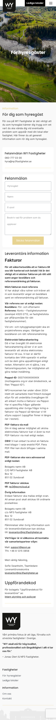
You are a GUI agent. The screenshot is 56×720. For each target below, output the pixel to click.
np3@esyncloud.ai (19, 486)
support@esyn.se (20, 547)
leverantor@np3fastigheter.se (25, 532)
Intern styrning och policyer (20, 596)
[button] (35, 3)
